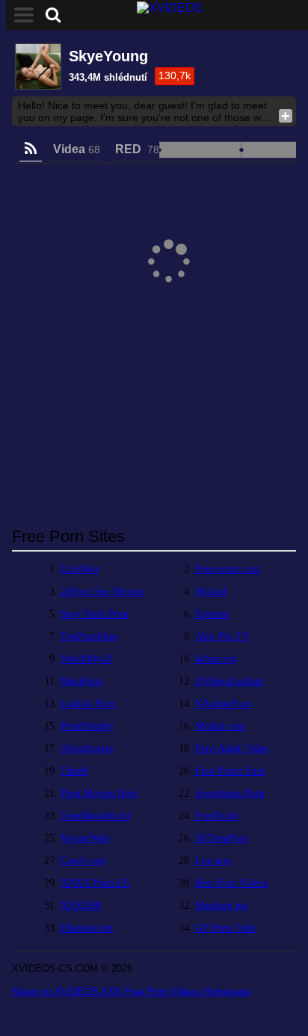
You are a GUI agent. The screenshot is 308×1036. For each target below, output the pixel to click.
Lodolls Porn (88, 703)
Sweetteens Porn (230, 793)
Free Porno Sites (230, 771)
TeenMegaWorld (95, 815)
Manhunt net (221, 905)
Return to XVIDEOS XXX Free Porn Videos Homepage (131, 991)
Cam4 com (83, 860)
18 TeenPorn (222, 838)
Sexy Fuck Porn (95, 614)
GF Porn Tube (225, 928)
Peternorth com (227, 569)
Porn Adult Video (232, 748)
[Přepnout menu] (24, 15)
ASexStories (87, 748)
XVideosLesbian (229, 681)
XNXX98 (81, 905)
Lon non (213, 860)
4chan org (216, 659)
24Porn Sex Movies (102, 591)
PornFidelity (87, 726)
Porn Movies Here (99, 793)
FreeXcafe (216, 815)
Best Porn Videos (231, 883)
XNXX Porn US (95, 883)
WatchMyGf (86, 659)
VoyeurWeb (85, 838)
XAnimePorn (223, 703)
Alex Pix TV (222, 636)
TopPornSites (89, 636)
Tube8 (74, 771)
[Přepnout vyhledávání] (53, 15)
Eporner (212, 614)
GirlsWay (80, 569)
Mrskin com (220, 726)
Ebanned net (87, 928)
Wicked (211, 591)
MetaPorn (81, 681)
